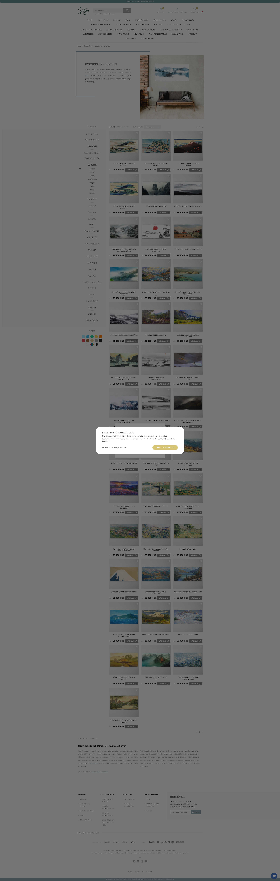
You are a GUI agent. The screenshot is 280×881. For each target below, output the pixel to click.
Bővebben (106, 441)
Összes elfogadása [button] (165, 447)
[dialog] (140, 440)
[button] (114, 447)
